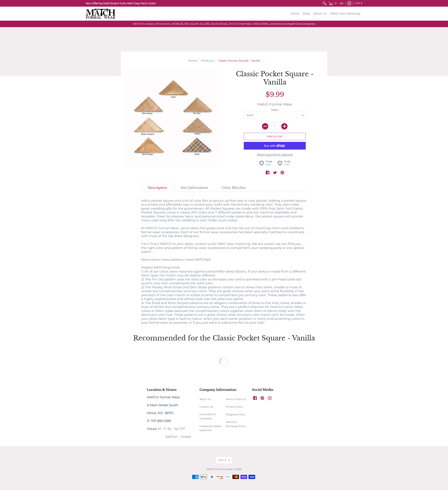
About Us (205, 399)
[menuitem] (324, 3)
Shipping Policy (235, 414)
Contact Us (206, 406)
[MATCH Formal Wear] (100, 14)
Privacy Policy (234, 406)
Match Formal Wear (274, 104)
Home (192, 60)
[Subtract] (265, 126)
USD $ (358, 3)
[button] (336, 3)
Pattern (274, 110)
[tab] (157, 188)
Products (207, 60)
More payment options (275, 155)
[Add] (284, 126)
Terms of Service (236, 399)
